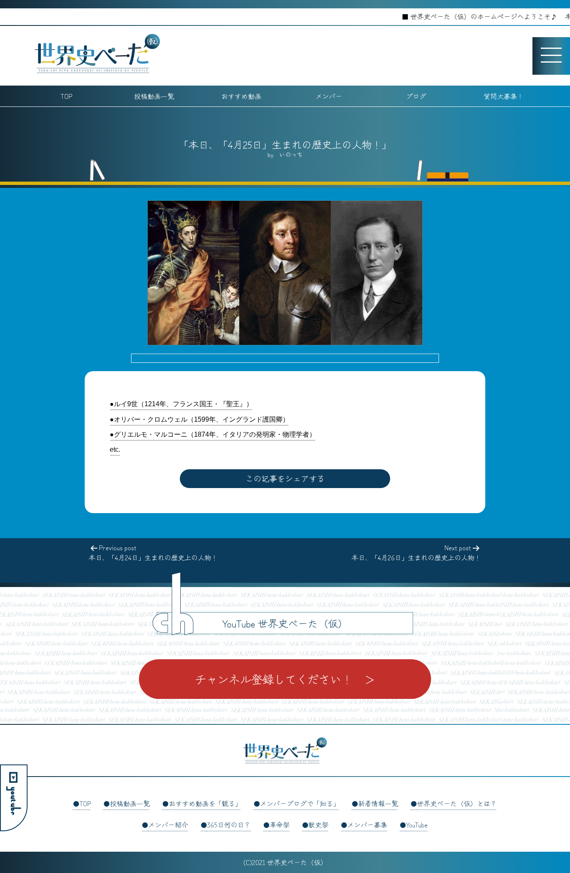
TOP (66, 96)
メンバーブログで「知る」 (299, 803)
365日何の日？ (229, 825)
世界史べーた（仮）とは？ (457, 803)
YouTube (417, 825)
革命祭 (280, 825)
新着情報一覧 (378, 803)
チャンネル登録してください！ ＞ (285, 679)
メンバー (328, 96)
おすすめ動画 (241, 96)
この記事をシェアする (285, 478)
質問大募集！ (504, 96)
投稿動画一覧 (154, 96)
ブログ (416, 96)
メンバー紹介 (168, 825)
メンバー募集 (367, 825)
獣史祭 (318, 825)
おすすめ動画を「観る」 (205, 803)
